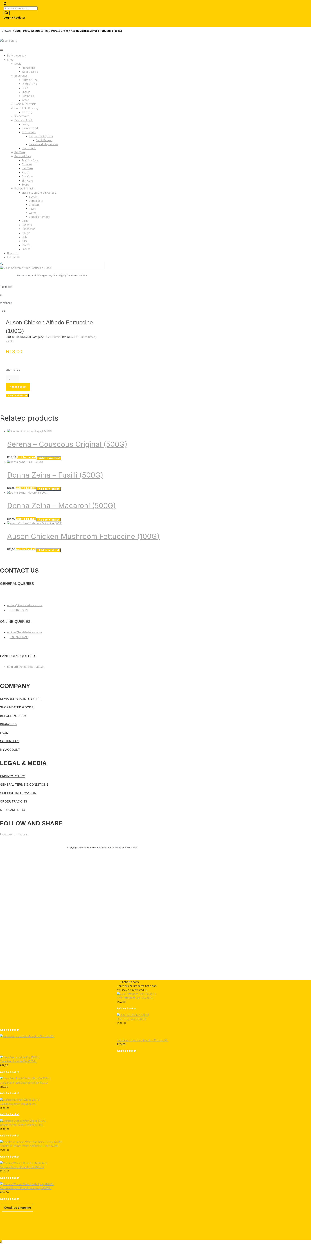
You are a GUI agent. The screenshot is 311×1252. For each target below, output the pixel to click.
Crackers (34, 204)
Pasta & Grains (59, 30)
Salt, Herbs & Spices (41, 136)
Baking (26, 124)
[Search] (7, 13)
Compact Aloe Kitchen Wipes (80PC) (22, 1124)
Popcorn (27, 224)
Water (25, 99)
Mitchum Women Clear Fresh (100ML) (22, 1167)
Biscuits (33, 196)
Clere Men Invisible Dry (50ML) (18, 1061)
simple (9, 341)
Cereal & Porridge (39, 216)
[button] (1, 263)
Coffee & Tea (30, 79)
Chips (25, 220)
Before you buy (16, 55)
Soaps (25, 184)
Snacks (26, 248)
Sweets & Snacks (24, 188)
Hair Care (27, 168)
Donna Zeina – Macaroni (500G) (61, 505)
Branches (12, 253)
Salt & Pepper (44, 140)
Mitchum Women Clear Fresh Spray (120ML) (25, 1188)
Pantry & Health (23, 120)
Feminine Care (30, 160)
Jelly (24, 236)
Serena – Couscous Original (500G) (67, 444)
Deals (17, 63)
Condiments (29, 132)
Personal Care (22, 156)
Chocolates (28, 228)
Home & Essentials (25, 103)
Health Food (29, 148)
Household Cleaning (26, 108)
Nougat (26, 232)
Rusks (32, 208)
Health (25, 172)
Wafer (32, 212)
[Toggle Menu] (1, 50)
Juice (25, 87)
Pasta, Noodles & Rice (36, 30)
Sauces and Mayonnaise (43, 144)
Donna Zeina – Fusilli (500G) (55, 475)
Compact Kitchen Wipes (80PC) (18, 1103)
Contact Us (13, 257)
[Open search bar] (5, 4)
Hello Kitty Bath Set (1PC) (131, 1019)
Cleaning (27, 112)
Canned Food (30, 128)
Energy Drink (29, 83)
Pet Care (19, 152)
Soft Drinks (28, 95)
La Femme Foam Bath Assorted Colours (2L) (142, 1040)
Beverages (21, 75)
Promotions (28, 67)
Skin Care (27, 180)
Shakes (26, 91)
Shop (18, 30)
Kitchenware (21, 115)
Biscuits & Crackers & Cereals (39, 192)
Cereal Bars (36, 200)
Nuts (24, 240)
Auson (74, 336)
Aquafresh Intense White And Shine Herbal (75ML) (29, 1145)
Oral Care (27, 176)
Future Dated (87, 336)
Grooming (27, 164)
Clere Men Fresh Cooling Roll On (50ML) (24, 1082)
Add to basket (18, 387)
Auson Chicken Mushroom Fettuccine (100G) (83, 536)
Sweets (26, 245)
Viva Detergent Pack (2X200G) (135, 997)
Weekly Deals (30, 71)
